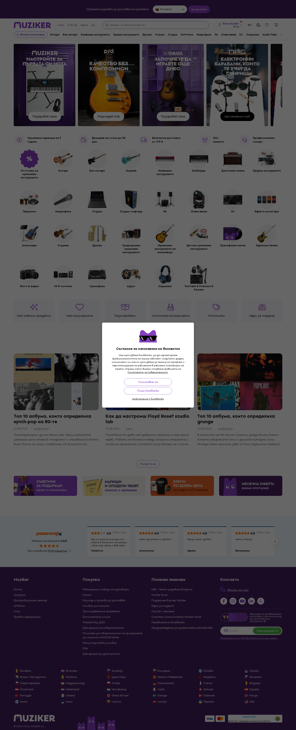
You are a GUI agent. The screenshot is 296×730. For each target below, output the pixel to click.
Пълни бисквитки (148, 391)
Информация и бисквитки (148, 399)
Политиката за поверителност (148, 372)
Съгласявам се (148, 382)
